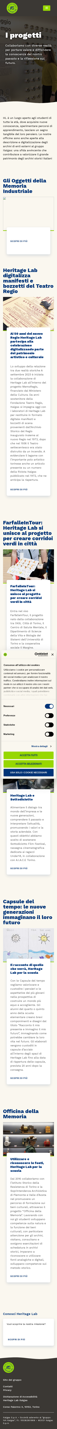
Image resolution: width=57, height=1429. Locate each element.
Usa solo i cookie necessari (28, 772)
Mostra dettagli (39, 746)
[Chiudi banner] (52, 654)
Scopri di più (19, 241)
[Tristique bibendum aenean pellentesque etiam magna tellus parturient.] (28, 411)
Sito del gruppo (12, 1379)
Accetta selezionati (29, 764)
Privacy (7, 1390)
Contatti (8, 1386)
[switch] (49, 715)
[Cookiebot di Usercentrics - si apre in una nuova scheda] (36, 654)
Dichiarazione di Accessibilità (20, 1396)
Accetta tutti (28, 755)
